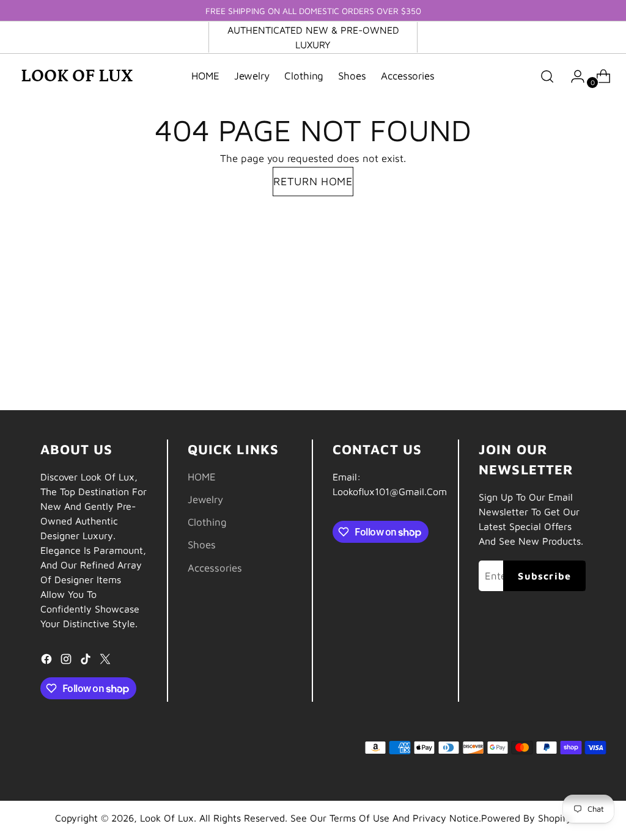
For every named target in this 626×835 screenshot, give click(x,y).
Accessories (215, 568)
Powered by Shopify (526, 817)
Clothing (207, 522)
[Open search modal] (547, 76)
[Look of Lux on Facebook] (47, 661)
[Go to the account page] (573, 76)
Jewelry (205, 499)
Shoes (202, 545)
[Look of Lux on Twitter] (106, 661)
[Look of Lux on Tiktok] (86, 661)
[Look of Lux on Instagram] (67, 661)
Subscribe (544, 575)
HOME (202, 477)
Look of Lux (167, 817)
